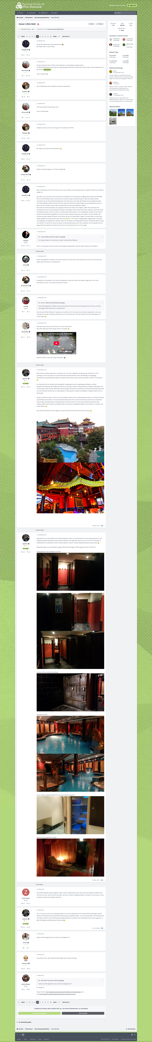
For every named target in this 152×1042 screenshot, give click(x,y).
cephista (25, 378)
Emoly (25, 265)
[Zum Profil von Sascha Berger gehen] (26, 978)
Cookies (40, 1039)
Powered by (128, 1039)
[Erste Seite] (18, 36)
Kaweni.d (25, 963)
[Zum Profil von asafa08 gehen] (26, 300)
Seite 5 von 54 (65, 36)
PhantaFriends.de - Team (27, 29)
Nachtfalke (25, 332)
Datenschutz (33, 1039)
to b (99, 525)
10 (50, 36)
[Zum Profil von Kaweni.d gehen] (26, 957)
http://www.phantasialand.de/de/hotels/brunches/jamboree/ (63, 992)
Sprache (19, 1039)
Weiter (54, 36)
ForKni (25, 943)
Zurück (23, 36)
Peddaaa (94, 525)
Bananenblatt (129, 44)
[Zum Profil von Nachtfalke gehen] (26, 326)
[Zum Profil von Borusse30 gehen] (26, 64)
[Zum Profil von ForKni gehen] (26, 936)
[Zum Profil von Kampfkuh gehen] (26, 44)
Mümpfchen (116, 44)
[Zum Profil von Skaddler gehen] (26, 85)
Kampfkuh (25, 50)
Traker (57, 237)
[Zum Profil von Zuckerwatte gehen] (26, 892)
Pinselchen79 (25, 174)
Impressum (46, 1039)
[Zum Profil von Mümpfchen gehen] (110, 44)
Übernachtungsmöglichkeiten (55, 29)
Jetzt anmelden (83, 1013)
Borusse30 (25, 70)
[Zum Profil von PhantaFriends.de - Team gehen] (19, 29)
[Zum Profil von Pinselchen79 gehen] (26, 168)
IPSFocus (108, 1039)
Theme (102, 1039)
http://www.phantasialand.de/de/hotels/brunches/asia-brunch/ (57, 994)
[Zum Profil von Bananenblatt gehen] (124, 44)
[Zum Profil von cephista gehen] (26, 372)
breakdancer (116, 39)
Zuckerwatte (26, 898)
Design (25, 1039)
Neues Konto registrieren (39, 1013)
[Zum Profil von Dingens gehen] (26, 234)
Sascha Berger (26, 984)
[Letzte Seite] (59, 36)
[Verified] (29, 50)
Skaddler (25, 91)
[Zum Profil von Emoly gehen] (26, 259)
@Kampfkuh (47, 69)
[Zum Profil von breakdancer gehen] (110, 39)
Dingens (25, 240)
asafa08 (26, 306)
